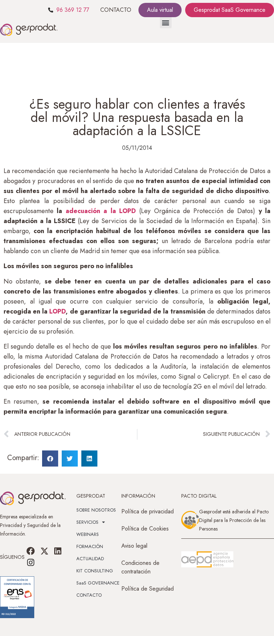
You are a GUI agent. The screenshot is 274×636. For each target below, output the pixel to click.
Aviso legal (134, 546)
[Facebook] (30, 551)
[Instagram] (30, 562)
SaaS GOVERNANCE (98, 583)
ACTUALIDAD (90, 558)
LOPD (57, 311)
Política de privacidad (147, 511)
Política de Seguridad (147, 589)
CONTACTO (115, 10)
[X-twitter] (44, 551)
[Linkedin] (58, 551)
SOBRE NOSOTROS (96, 510)
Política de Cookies (145, 528)
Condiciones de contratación (140, 567)
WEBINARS (87, 534)
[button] (166, 22)
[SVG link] (207, 559)
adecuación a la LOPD (101, 211)
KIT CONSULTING (94, 570)
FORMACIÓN (89, 546)
